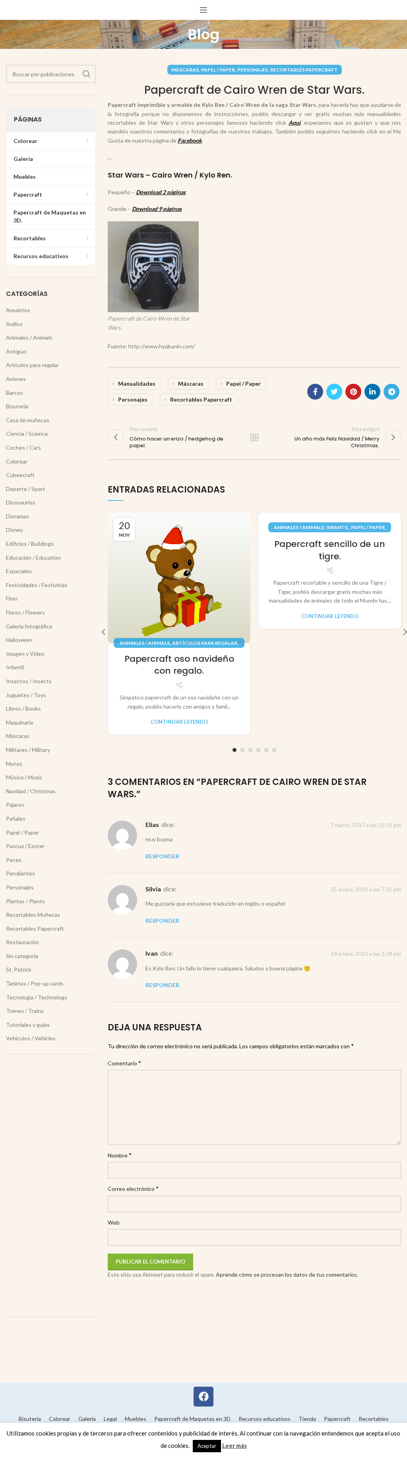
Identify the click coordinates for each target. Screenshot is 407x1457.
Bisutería (17, 406)
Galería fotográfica (29, 626)
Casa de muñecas (27, 420)
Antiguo (16, 351)
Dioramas (17, 516)
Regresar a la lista (254, 437)
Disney (14, 529)
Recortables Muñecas (33, 914)
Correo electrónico (133, 1188)
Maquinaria (19, 722)
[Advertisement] (51, 1186)
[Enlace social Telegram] (391, 392)
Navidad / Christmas (31, 791)
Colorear (16, 461)
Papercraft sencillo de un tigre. (329, 550)
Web (114, 1222)
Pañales (15, 818)
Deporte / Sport (25, 488)
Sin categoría (22, 956)
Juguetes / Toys (26, 695)
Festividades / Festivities (37, 585)
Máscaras (185, 70)
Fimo (11, 598)
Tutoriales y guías (28, 1024)
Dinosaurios (20, 502)
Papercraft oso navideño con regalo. (179, 665)
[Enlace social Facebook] (315, 392)
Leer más (234, 1445)
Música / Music (24, 777)
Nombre (120, 1155)
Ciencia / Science (27, 433)
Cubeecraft (20, 474)
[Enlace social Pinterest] (353, 392)
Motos (14, 763)
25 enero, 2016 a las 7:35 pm (366, 889)
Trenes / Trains (25, 1010)
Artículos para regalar (204, 643)
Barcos (14, 392)
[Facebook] (203, 1397)
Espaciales (19, 571)
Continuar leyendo (179, 722)
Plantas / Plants (25, 901)
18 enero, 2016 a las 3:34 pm (366, 954)
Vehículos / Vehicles (31, 1038)
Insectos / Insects (29, 681)
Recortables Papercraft (304, 70)
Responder (162, 856)
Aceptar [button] (207, 1446)
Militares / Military (28, 749)
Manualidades (136, 383)
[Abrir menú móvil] (203, 10)
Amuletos (18, 310)
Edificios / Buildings (30, 543)
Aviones (16, 378)
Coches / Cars (23, 447)
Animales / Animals (145, 643)
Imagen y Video (25, 653)
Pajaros (15, 804)
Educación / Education (33, 557)
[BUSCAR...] (87, 74)
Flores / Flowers (25, 612)
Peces (13, 859)
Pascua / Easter (25, 846)
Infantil (337, 527)
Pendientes (20, 873)
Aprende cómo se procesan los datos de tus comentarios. (287, 1274)
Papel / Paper (218, 70)
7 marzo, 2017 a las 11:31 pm (366, 824)
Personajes (252, 70)
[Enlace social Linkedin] (372, 392)
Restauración (22, 942)
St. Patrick (18, 969)
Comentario (124, 1063)
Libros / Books (23, 708)
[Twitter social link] (334, 392)
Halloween (19, 639)
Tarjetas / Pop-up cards (35, 983)
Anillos (14, 324)
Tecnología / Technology (36, 997)
